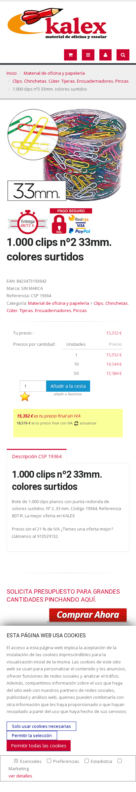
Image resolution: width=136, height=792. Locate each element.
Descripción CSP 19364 (36, 456)
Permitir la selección (32, 735)
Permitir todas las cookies (38, 745)
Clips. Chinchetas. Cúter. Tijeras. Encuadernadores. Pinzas (71, 81)
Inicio (12, 73)
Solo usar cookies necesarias (41, 726)
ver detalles (20, 776)
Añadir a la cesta (68, 386)
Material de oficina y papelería (54, 73)
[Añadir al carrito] (88, 615)
